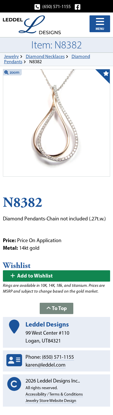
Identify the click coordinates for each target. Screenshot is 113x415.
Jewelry (11, 56)
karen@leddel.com (45, 365)
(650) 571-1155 (56, 6)
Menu (100, 29)
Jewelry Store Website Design (50, 400)
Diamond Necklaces (45, 56)
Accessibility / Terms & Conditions (54, 394)
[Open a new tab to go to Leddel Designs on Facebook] (78, 6)
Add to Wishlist (34, 275)
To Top (59, 308)
